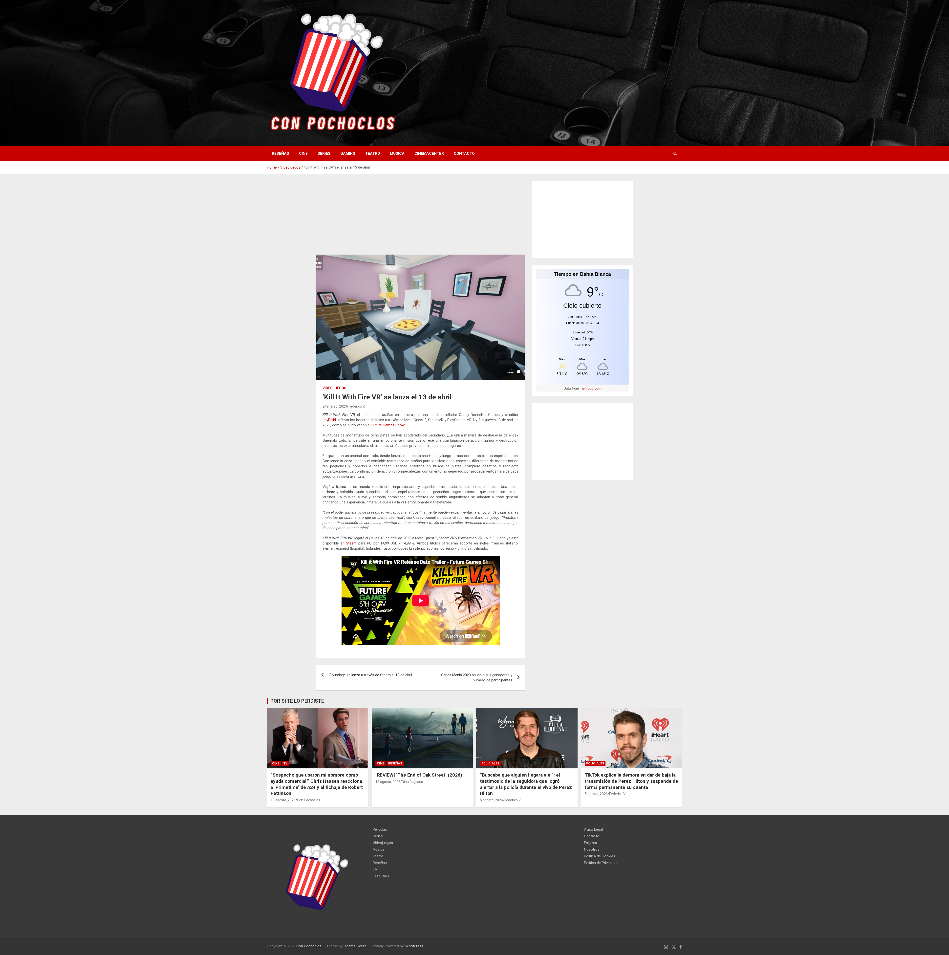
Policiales (490, 763)
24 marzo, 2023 (335, 406)
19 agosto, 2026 (283, 800)
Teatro (372, 153)
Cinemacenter (429, 153)
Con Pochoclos (308, 800)
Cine (303, 153)
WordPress (414, 946)
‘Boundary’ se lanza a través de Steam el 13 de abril (370, 675)
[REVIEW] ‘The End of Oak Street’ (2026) (418, 775)
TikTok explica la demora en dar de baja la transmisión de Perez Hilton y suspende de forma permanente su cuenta (631, 781)
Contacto (464, 153)
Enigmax (591, 843)
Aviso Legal (593, 829)
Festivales (381, 876)
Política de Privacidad (601, 863)
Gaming (347, 153)
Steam (351, 543)
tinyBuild (329, 420)
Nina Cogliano (412, 782)
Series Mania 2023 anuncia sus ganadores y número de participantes (476, 677)
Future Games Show (387, 425)
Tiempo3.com (590, 388)
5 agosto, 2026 (491, 800)
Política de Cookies (599, 856)
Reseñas (280, 153)
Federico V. (356, 406)
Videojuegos (334, 388)
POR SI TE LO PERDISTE (297, 701)
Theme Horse (355, 946)
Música (397, 153)
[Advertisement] (420, 218)
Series (324, 153)
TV (285, 763)
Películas (380, 829)
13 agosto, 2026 (387, 782)
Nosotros (592, 849)
